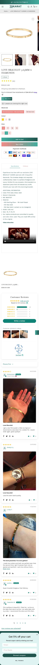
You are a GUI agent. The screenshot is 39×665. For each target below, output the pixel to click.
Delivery (25, 166)
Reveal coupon (19, 655)
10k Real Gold (30, 111)
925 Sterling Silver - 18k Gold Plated (13, 111)
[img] (7, 371)
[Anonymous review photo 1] (19, 400)
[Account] (31, 7)
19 (16, 128)
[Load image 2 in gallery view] (20, 59)
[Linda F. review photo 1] (19, 536)
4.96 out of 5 (24, 301)
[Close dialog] (37, 635)
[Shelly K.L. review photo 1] (19, 470)
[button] (2, 7)
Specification (15, 166)
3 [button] (20, 623)
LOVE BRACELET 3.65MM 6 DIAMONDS (9, 285)
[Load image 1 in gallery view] (7, 59)
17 (7, 128)
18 (12, 128)
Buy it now (19, 144)
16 (3, 128)
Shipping (4, 88)
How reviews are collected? (11, 628)
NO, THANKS (19, 660)
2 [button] (17, 623)
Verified (18, 355)
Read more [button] (6, 569)
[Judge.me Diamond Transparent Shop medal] (19, 348)
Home (6, 11)
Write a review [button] (19, 321)
